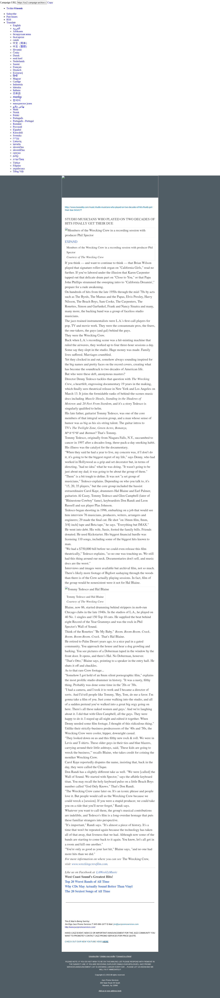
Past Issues (11, 16)
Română (17, 124)
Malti (15, 109)
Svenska (17, 135)
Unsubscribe (94, 956)
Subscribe (11, 13)
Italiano (16, 90)
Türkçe (16, 162)
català (16, 40)
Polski (16, 115)
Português (18, 118)
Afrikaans (18, 31)
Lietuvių (17, 141)
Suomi (16, 64)
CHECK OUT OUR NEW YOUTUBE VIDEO (83, 942)
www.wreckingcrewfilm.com (89, 864)
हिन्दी (15, 75)
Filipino (17, 165)
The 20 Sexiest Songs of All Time (87, 891)
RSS (8, 19)
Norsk (16, 112)
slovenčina (18, 147)
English (17, 25)
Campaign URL (8, 2)
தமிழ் (15, 155)
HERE (105, 942)
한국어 (17, 100)
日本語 (17, 93)
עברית (16, 138)
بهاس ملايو (18, 106)
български (18, 37)
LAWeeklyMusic (106, 872)
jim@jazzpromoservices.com (126, 924)
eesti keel (17, 58)
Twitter (14, 8)
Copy (50, 2)
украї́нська (19, 168)
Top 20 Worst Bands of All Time (87, 881)
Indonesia (18, 84)
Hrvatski (17, 49)
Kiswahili (18, 132)
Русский (17, 126)
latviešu (17, 144)
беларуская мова (22, 34)
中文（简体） (20, 43)
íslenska (17, 87)
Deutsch (17, 70)
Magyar (17, 78)
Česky (16, 52)
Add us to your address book (110, 991)
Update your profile (107, 956)
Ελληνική (18, 72)
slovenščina (19, 150)
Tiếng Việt (18, 171)
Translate (11, 22)
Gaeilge (17, 81)
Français (17, 67)
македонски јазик (22, 103)
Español (17, 129)
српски (17, 153)
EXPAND (71, 241)
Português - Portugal (23, 121)
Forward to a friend (123, 956)
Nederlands (18, 61)
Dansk (16, 55)
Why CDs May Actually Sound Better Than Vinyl (99, 886)
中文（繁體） (20, 46)
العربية (16, 28)
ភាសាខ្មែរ (17, 97)
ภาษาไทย (18, 159)
